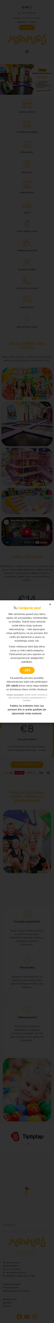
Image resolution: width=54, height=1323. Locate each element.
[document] (27, 661)
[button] (50, 604)
